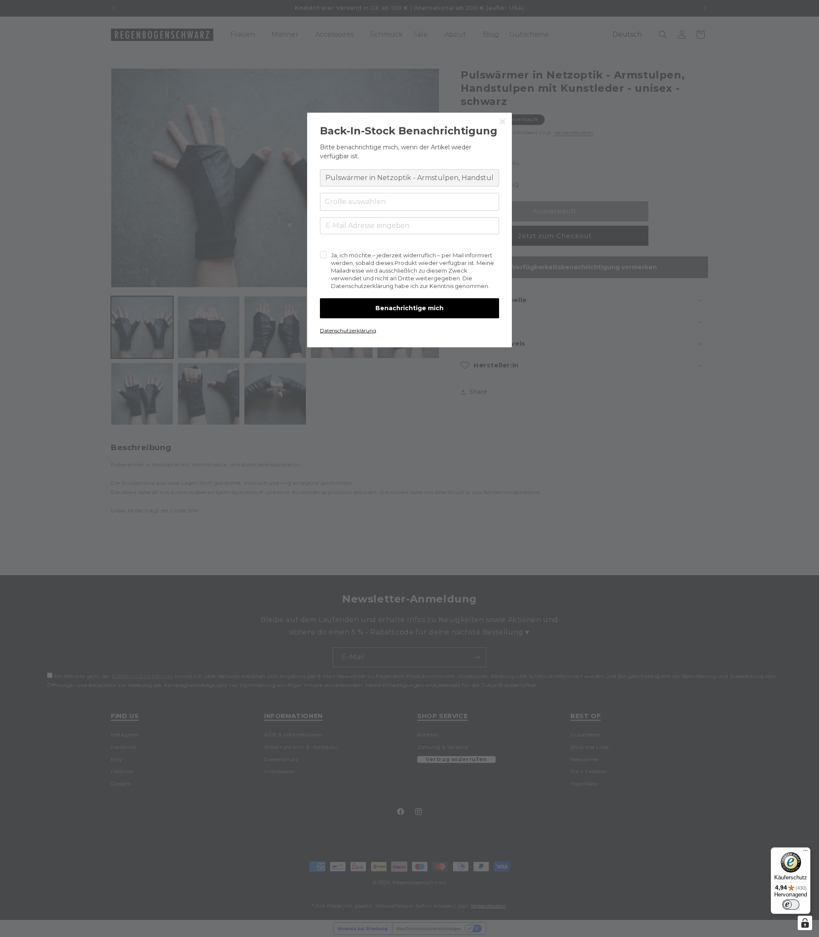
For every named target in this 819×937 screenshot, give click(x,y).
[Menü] (805, 852)
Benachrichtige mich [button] (409, 308)
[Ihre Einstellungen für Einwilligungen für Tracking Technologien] (805, 923)
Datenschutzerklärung (348, 330)
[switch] (790, 904)
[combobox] (409, 202)
